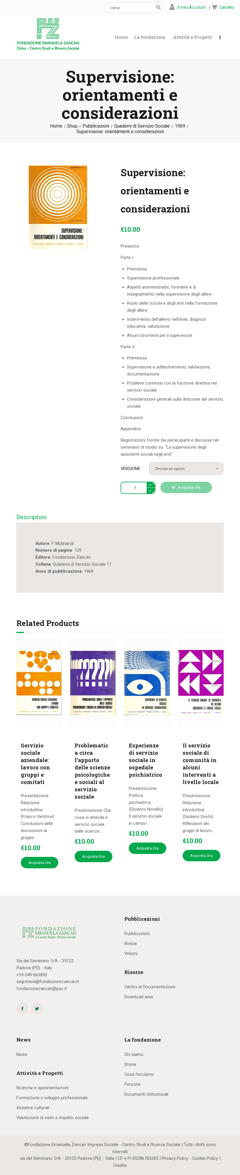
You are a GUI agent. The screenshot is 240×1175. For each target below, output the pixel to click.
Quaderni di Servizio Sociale (142, 126)
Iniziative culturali (32, 1107)
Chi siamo (133, 1054)
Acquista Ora (189, 487)
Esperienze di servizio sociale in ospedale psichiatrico (145, 760)
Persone (132, 1084)
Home (56, 126)
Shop (72, 126)
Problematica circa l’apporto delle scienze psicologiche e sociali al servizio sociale (92, 771)
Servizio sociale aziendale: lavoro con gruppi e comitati (35, 763)
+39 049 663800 (31, 974)
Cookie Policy (205, 1158)
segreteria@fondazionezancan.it (47, 981)
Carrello (227, 7)
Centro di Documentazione (150, 986)
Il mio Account (191, 7)
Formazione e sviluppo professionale (52, 1097)
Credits (120, 1165)
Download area (138, 996)
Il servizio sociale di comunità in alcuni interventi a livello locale (201, 763)
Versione (130, 468)
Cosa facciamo (139, 1074)
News (21, 1054)
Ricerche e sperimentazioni (42, 1087)
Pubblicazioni (96, 126)
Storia (130, 1064)
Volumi (131, 953)
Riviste (130, 943)
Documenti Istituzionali (146, 1094)
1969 (180, 126)
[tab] (31, 517)
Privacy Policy (175, 1158)
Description (31, 517)
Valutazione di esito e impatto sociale (52, 1117)
